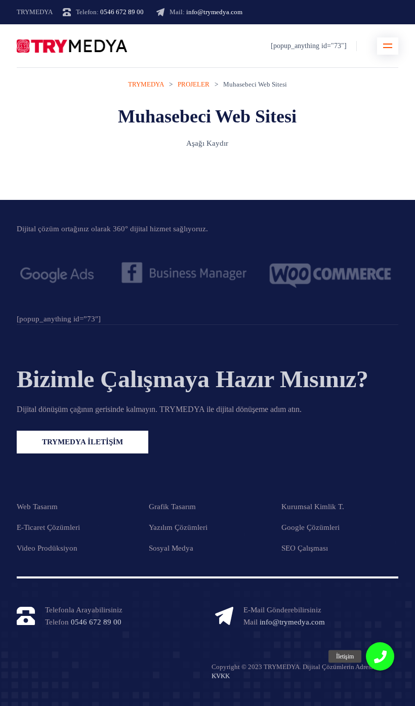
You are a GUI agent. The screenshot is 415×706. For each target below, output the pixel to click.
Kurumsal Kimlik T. (312, 507)
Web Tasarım (37, 507)
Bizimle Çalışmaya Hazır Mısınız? (192, 378)
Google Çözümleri (310, 527)
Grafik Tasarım (172, 507)
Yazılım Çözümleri (178, 527)
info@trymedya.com (214, 12)
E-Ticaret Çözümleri (48, 527)
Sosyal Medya (171, 548)
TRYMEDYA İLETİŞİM (82, 442)
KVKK (221, 676)
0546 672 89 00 (122, 12)
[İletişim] (380, 656)
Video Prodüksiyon (47, 548)
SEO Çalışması (304, 548)
